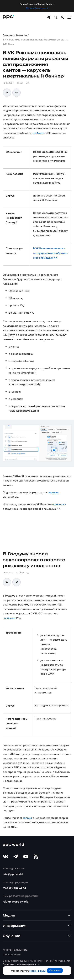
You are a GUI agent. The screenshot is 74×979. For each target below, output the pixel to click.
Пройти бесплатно (36, 8)
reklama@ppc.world (15, 901)
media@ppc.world (14, 887)
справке (53, 492)
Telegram (16, 93)
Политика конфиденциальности (21, 964)
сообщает (39, 133)
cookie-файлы (37, 970)
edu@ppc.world (13, 874)
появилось (59, 504)
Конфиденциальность (15, 949)
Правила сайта (12, 954)
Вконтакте (7, 93)
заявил (27, 818)
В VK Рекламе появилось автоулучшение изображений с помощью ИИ (50, 252)
